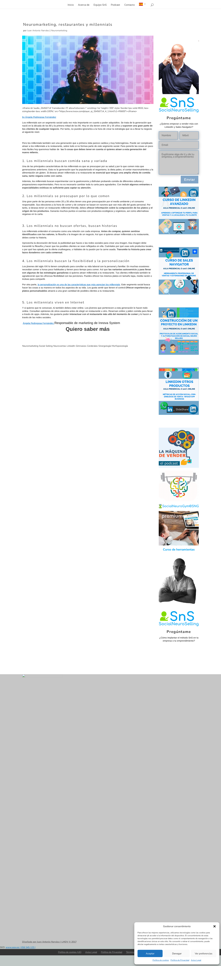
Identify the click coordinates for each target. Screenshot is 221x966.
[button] (214, 926)
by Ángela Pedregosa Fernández (39, 117)
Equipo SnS (100, 5)
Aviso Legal (196, 960)
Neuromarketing (59, 30)
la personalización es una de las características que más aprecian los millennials (79, 284)
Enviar (189, 179)
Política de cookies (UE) (69, 952)
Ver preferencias (203, 953)
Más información (88, 338)
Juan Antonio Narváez (38, 30)
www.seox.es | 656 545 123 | (20, 947)
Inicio (71, 5)
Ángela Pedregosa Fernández (38, 323)
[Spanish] (142, 6)
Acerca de (83, 5)
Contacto (129, 5)
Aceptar (150, 953)
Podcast (115, 5)
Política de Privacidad (180, 960)
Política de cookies (161, 960)
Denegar (177, 953)
